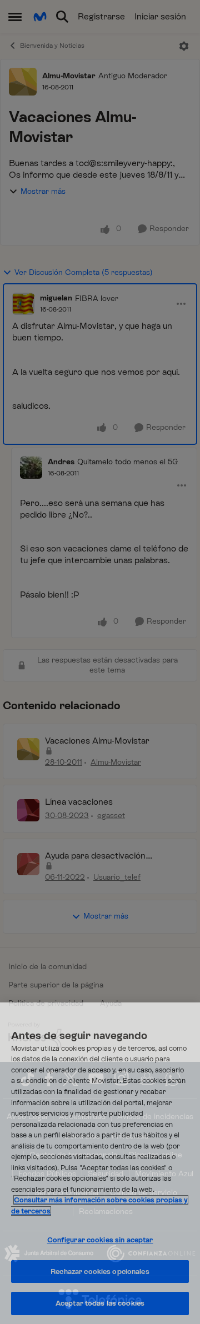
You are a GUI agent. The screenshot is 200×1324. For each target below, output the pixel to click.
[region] (100, 1163)
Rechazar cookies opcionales (100, 1271)
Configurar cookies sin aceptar (100, 1240)
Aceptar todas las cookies (100, 1303)
